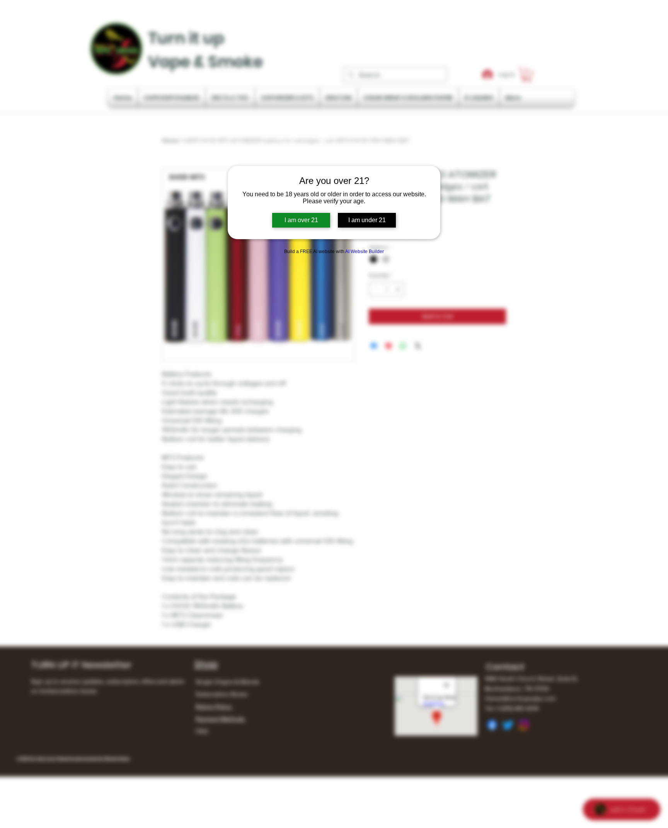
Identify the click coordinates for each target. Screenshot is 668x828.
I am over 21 (301, 220)
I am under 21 (367, 220)
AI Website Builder (364, 251)
